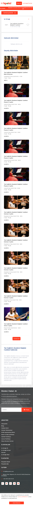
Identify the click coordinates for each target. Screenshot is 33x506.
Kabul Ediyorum (16, 502)
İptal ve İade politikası (7, 434)
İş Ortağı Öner (5, 454)
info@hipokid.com (8, 471)
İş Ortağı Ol (4, 448)
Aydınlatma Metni (18, 401)
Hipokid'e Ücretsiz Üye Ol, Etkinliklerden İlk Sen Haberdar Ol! (16, 8)
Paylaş (27, 409)
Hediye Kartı (5, 428)
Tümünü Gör (16, 338)
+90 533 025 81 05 (8, 478)
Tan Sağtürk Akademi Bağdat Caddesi (16, 24)
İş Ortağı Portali (27, 3)
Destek (3, 452)
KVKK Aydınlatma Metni (8, 432)
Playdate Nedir (5, 461)
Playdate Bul (5, 464)
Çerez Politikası (6, 439)
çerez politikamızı (23, 496)
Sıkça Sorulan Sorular (7, 441)
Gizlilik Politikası (6, 436)
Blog (2, 426)
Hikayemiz (4, 423)
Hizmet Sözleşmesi (6, 430)
